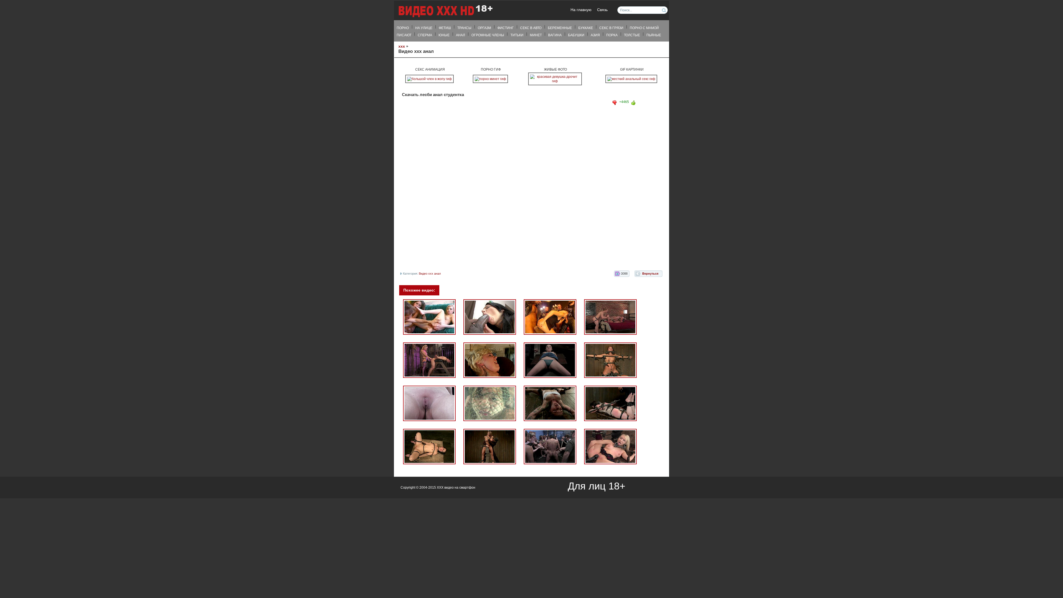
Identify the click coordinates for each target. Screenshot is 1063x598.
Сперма (425, 35)
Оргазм (484, 28)
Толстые (632, 35)
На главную (581, 10)
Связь (602, 10)
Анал (460, 35)
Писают (404, 35)
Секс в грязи (611, 28)
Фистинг (505, 28)
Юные (444, 35)
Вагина (555, 35)
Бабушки (576, 35)
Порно (403, 28)
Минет (536, 35)
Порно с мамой (644, 28)
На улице (423, 28)
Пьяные (653, 35)
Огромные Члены (487, 35)
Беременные (560, 28)
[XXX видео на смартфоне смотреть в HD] (445, 10)
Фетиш (445, 28)
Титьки (516, 35)
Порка (612, 35)
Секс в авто (530, 28)
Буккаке (585, 28)
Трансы (464, 28)
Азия (595, 35)
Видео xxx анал (430, 273)
